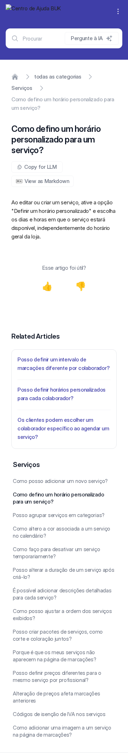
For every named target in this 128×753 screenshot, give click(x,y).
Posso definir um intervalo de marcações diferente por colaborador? (63, 363)
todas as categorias (57, 76)
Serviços (21, 88)
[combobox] (64, 38)
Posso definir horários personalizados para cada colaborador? (61, 394)
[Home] (14, 76)
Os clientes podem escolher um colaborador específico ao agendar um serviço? (63, 428)
